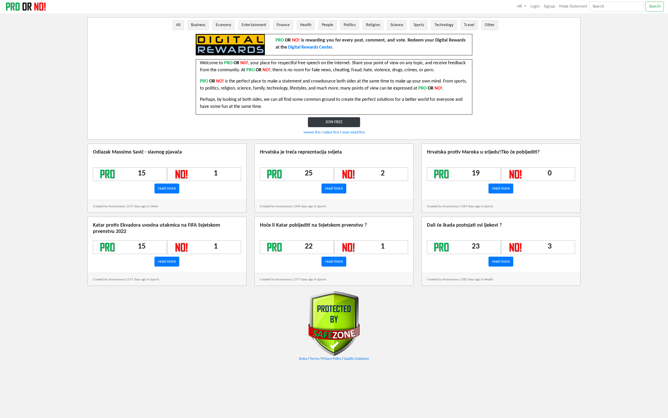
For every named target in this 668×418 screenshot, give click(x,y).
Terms (314, 359)
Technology (444, 25)
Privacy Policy (331, 359)
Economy (223, 25)
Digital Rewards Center (310, 47)
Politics (350, 25)
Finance (283, 25)
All (178, 25)
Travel (469, 25)
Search (654, 6)
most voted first (353, 132)
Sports (419, 25)
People (327, 25)
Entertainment (254, 25)
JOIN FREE (334, 122)
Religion (373, 25)
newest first (312, 132)
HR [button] (520, 6)
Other (490, 25)
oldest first (331, 132)
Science (396, 25)
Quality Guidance (356, 359)
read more (167, 188)
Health (305, 25)
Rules (303, 359)
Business (198, 25)
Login (535, 6)
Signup (549, 6)
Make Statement (573, 6)
